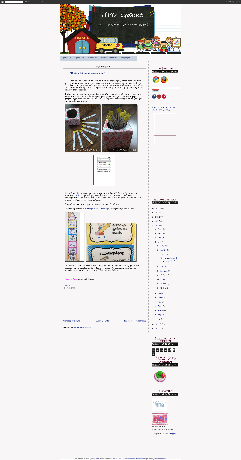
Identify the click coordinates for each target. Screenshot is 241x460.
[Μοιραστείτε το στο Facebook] (72, 288)
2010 (158, 328)
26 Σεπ (163, 250)
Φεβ (160, 314)
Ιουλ (160, 293)
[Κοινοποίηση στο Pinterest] (74, 288)
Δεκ (160, 229)
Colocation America (160, 459)
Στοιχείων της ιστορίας (97, 208)
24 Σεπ (163, 266)
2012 (157, 225)
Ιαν (159, 319)
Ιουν (160, 297)
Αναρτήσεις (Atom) (82, 327)
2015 (158, 212)
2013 (157, 221)
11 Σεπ (163, 288)
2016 (158, 208)
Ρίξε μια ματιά (125, 58)
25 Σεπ (163, 254)
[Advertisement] (92, 313)
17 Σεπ (163, 279)
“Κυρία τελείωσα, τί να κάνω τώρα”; (87, 73)
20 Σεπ (164, 271)
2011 (157, 324)
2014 (157, 217)
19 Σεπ (163, 275)
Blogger (172, 433)
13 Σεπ (163, 283)
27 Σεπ (163, 245)
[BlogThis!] (67, 288)
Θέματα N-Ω (92, 58)
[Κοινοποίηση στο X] (70, 288)
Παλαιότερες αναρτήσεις (135, 320)
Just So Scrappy (118, 459)
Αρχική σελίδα (102, 320)
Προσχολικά (66, 58)
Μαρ (160, 310)
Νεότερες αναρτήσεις (72, 320)
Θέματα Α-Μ (79, 58)
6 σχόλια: (67, 285)
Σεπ (160, 242)
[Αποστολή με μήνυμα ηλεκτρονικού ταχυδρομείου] (65, 288)
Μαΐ (160, 302)
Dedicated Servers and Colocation (134, 459)
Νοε (160, 233)
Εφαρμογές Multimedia (108, 58)
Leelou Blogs (95, 459)
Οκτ (160, 237)
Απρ (160, 306)
